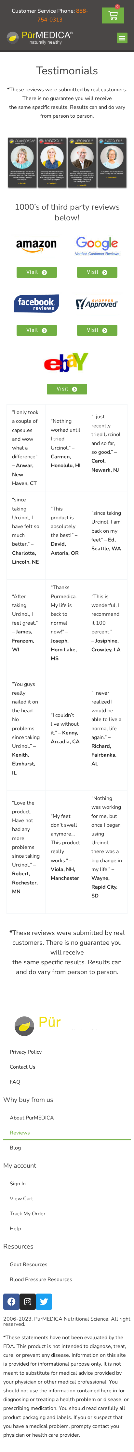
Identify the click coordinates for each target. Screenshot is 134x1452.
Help (15, 1228)
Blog (15, 1147)
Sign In (18, 1183)
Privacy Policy (26, 1052)
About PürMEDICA (32, 1117)
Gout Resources (28, 1264)
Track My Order (28, 1213)
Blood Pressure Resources (41, 1279)
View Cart (21, 1198)
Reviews (20, 1132)
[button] (122, 38)
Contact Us (22, 1067)
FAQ (15, 1082)
